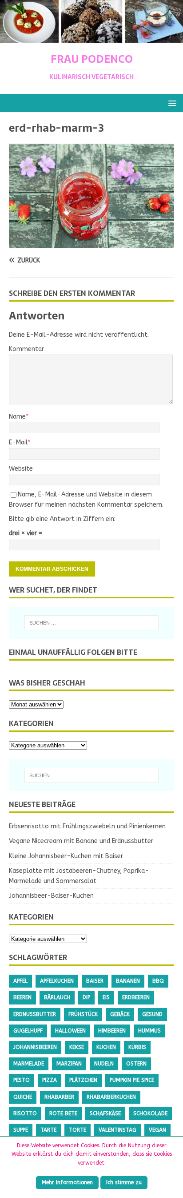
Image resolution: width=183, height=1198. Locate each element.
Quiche (22, 1097)
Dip (86, 997)
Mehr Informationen (67, 1182)
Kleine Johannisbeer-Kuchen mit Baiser (66, 856)
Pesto (21, 1080)
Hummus (149, 1031)
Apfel (20, 981)
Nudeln (104, 1064)
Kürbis (137, 1047)
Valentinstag (117, 1130)
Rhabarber (59, 1097)
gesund (152, 1014)
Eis (106, 997)
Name (17, 416)
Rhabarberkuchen (111, 1097)
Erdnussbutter (34, 1014)
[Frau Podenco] (91, 37)
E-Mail (18, 442)
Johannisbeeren (35, 1047)
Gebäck (120, 1014)
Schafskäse (105, 1113)
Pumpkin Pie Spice (132, 1080)
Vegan (157, 1130)
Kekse (76, 1047)
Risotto (25, 1113)
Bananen (128, 981)
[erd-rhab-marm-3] (91, 243)
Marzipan (69, 1064)
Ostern (136, 1064)
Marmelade (28, 1064)
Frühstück (83, 1014)
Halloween (70, 1031)
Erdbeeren (136, 997)
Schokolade (150, 1113)
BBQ (158, 981)
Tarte (48, 1130)
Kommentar (26, 349)
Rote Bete (63, 1113)
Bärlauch (57, 997)
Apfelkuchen (57, 981)
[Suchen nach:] (91, 622)
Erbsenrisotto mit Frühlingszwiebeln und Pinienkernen (87, 826)
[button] (171, 102)
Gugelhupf (28, 1031)
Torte (77, 1130)
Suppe (20, 1130)
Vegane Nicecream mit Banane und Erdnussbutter (81, 841)
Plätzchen (83, 1080)
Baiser (94, 981)
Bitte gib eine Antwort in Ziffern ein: (62, 519)
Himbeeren (112, 1031)
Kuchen (106, 1047)
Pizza (49, 1080)
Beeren (22, 997)
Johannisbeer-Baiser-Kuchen (51, 896)
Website (21, 468)
